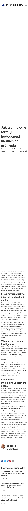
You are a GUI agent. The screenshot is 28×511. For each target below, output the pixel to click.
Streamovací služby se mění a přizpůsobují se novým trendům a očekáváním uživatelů (13, 498)
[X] (5, 461)
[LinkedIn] (7, 461)
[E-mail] (13, 461)
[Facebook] (2, 461)
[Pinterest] (10, 461)
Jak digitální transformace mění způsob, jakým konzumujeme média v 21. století (12, 486)
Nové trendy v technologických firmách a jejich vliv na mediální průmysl (12, 474)
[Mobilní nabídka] (26, 5)
